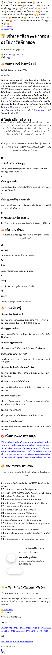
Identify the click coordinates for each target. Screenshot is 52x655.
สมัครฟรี (11, 29)
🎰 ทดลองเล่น (19, 54)
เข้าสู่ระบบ (28, 642)
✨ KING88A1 (7, 26)
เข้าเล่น (4, 29)
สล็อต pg (6, 107)
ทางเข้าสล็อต (42, 631)
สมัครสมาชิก (18, 642)
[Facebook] (1, 650)
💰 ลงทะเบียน (7, 54)
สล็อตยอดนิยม (32, 628)
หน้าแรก (4, 628)
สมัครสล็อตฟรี (30, 631)
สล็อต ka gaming (17, 631)
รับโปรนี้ (16, 571)
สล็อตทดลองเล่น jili (17, 628)
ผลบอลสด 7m (41, 110)
